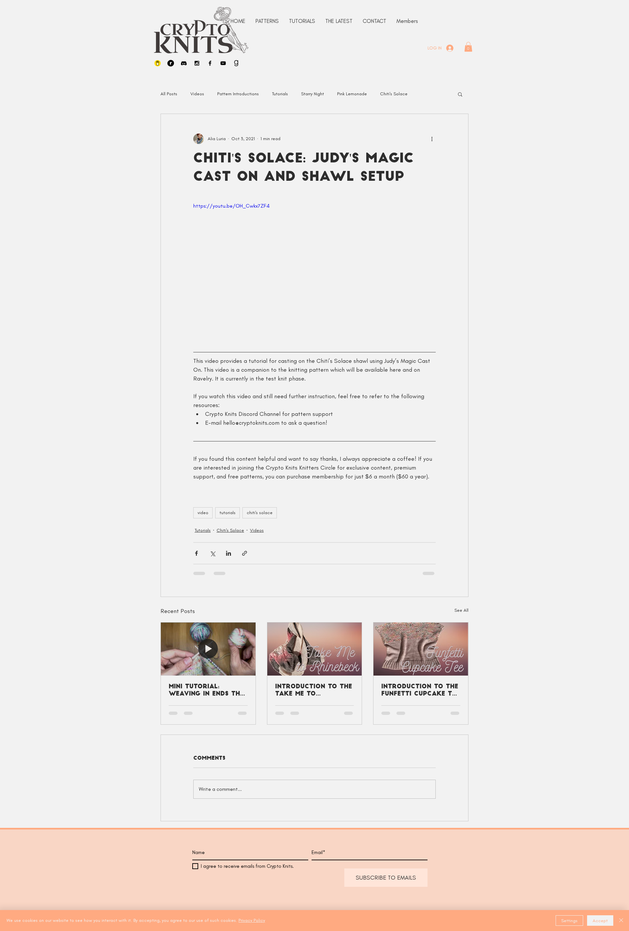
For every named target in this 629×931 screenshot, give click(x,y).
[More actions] (432, 139)
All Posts (169, 94)
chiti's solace (260, 512)
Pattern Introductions (238, 94)
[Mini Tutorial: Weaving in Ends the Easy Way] (208, 649)
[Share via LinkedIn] (228, 553)
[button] (468, 47)
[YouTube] (459, 874)
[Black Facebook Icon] (210, 63)
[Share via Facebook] (196, 553)
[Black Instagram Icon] (197, 63)
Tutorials (280, 94)
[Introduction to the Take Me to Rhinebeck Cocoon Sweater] (314, 649)
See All (461, 610)
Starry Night (312, 94)
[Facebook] (438, 874)
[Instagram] (427, 874)
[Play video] (314, 270)
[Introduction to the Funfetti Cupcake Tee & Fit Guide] (420, 649)
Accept (600, 920)
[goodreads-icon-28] (236, 63)
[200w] (157, 63)
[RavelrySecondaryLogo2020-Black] (170, 63)
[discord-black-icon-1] (184, 63)
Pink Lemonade (352, 94)
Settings (569, 920)
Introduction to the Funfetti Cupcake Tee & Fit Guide (420, 691)
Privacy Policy (251, 920)
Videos (197, 94)
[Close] (621, 920)
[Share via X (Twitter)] (212, 553)
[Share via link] (244, 553)
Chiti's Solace (394, 94)
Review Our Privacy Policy (258, 875)
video (203, 512)
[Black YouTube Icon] (223, 63)
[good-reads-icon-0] (469, 874)
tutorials (227, 512)
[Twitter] (448, 874)
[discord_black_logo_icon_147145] (417, 874)
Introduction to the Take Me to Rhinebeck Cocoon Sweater (313, 691)
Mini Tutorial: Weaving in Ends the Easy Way (206, 691)
